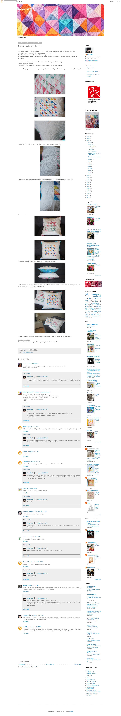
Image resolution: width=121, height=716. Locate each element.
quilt (32, 352)
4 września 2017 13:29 (32, 426)
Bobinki (88, 670)
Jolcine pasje (90, 217)
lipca (89, 161)
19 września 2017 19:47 (37, 615)
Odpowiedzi (27, 373)
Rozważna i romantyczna (94, 157)
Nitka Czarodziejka (92, 204)
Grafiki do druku (90, 672)
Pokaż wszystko (98, 275)
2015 (88, 177)
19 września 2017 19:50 (42, 438)
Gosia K (25, 451)
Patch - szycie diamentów (93, 685)
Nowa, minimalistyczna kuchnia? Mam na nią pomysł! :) (94, 597)
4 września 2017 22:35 (41, 511)
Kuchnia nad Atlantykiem (94, 611)
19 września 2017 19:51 (42, 573)
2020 (88, 136)
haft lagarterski (92, 308)
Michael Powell (95, 303)
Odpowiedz (26, 370)
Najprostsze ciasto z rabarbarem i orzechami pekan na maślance (92, 606)
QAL (91, 306)
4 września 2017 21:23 (31, 488)
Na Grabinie (90, 658)
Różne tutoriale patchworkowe (90, 688)
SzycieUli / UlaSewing (28, 511)
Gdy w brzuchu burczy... (93, 603)
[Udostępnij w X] (33, 350)
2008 (88, 193)
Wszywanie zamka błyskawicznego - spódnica (93, 691)
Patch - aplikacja (90, 679)
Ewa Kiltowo (26, 627)
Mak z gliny (97, 264)
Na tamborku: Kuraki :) (93, 71)
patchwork (28, 352)
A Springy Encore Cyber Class (98, 493)
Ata (24, 488)
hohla (88, 503)
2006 (88, 197)
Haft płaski (89, 675)
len (90, 298)
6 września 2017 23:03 (37, 562)
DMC (86, 300)
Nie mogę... (97, 569)
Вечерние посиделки (93, 464)
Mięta (24, 585)
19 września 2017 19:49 (42, 409)
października (91, 147)
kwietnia (90, 168)
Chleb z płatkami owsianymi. (93, 640)
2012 (88, 184)
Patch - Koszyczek (91, 681)
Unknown (25, 461)
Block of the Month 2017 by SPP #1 (94, 154)
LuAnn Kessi (90, 344)
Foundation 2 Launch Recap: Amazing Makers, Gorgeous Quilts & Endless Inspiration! (93, 375)
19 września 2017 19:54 (42, 523)
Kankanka (25, 537)
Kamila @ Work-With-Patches (31, 392)
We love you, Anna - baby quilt (97, 421)
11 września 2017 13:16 (32, 585)
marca (90, 170)
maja (89, 166)
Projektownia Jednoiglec (93, 417)
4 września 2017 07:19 (32, 363)
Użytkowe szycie (92, 151)
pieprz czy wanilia (92, 644)
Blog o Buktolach (91, 405)
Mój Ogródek (90, 639)
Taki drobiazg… (90, 326)
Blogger (71, 711)
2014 (88, 180)
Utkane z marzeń (91, 542)
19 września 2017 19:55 (42, 548)
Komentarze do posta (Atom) (31, 667)
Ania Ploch (30, 376)
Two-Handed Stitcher (92, 490)
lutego (90, 172)
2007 (88, 195)
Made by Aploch (30, 8)
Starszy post (77, 664)
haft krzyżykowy (93, 294)
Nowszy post (22, 664)
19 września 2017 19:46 (42, 376)
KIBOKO (89, 430)
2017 (24, 352)
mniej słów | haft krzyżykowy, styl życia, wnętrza (93, 245)
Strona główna (22, 37)
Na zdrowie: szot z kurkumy (93, 654)
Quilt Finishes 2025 (97, 481)
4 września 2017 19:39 (34, 461)
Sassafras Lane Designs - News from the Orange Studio (93, 370)
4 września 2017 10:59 (45, 392)
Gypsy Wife (87, 316)
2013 (88, 182)
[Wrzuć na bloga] (31, 350)
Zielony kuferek (91, 567)
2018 (88, 138)
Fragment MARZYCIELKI (97, 558)
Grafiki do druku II (90, 673)
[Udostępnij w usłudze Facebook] (35, 350)
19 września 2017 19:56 (42, 598)
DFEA (93, 309)
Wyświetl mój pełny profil (91, 60)
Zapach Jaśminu (91, 263)
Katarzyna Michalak (92, 555)
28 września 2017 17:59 (36, 627)
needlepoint (88, 301)
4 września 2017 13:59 (33, 451)
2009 (88, 191)
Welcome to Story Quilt (93, 356)
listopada (90, 144)
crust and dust (91, 632)
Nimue (93, 316)
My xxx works (90, 68)
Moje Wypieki (90, 625)
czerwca (90, 164)
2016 (88, 175)
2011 (88, 186)
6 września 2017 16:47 (34, 537)
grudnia (90, 142)
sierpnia (90, 159)
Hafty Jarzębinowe (92, 380)
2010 (88, 188)
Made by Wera (26, 562)
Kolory (88, 677)
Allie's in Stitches (91, 478)
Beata (24, 363)
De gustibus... (90, 393)
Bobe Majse (90, 530)
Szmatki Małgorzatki (92, 324)
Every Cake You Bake (93, 618)
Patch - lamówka (90, 683)
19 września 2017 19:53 (42, 473)
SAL (86, 305)
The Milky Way (95, 314)
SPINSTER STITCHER (93, 449)
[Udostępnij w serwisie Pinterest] (37, 350)
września (90, 149)
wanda (24, 426)
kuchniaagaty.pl (91, 594)
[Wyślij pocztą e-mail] (30, 350)
